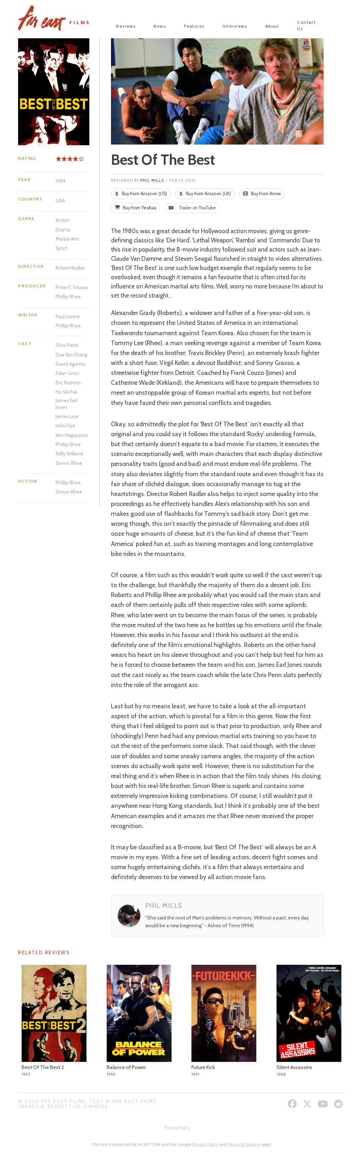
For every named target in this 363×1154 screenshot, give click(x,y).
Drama (63, 229)
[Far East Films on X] (308, 1103)
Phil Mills (152, 180)
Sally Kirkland (69, 453)
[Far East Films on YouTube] (324, 1103)
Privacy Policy (177, 1128)
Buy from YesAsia (139, 207)
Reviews (125, 26)
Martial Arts (67, 239)
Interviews (235, 26)
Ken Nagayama (72, 435)
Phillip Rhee (68, 296)
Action (62, 220)
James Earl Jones (66, 404)
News (159, 26)
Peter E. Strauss (72, 287)
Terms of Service (244, 1144)
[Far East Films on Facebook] (293, 1103)
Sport (61, 248)
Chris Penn (67, 345)
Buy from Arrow (265, 193)
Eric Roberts (68, 382)
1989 (61, 181)
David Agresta (70, 364)
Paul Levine (68, 316)
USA (60, 200)
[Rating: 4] (67, 161)
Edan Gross (67, 373)
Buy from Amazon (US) (144, 193)
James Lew (67, 416)
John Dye (65, 425)
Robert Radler (70, 268)
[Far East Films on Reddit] (339, 1103)
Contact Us (306, 25)
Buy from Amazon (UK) (208, 193)
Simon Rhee (69, 463)
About (272, 26)
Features (194, 26)
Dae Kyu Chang (71, 355)
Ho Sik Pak (66, 392)
